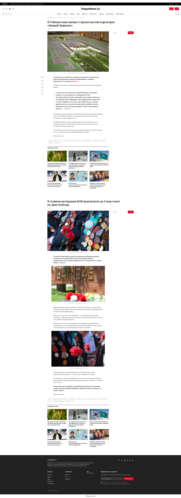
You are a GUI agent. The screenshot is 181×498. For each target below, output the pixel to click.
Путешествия (93, 14)
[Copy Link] (42, 93)
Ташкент (104, 140)
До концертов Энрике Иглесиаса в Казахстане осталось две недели (54, 185)
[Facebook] (42, 80)
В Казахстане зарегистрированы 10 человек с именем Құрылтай (78, 185)
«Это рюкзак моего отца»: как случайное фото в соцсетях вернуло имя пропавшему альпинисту (27, 4)
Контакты (171, 4)
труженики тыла (69, 401)
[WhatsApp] (42, 90)
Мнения (72, 14)
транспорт (50, 142)
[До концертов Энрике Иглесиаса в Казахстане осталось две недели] (57, 176)
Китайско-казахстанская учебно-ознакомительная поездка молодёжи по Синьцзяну (97, 186)
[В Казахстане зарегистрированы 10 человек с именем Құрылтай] (78, 176)
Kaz (177, 8)
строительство (96, 140)
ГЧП (61, 140)
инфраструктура (68, 140)
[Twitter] (42, 84)
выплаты (79, 398)
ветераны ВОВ (72, 398)
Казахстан (93, 398)
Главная (59, 14)
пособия (50, 401)
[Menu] (178, 14)
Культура (101, 14)
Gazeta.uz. (75, 81)
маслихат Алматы (102, 398)
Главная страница (51, 17)
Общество (84, 14)
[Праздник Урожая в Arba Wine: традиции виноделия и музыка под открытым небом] (57, 156)
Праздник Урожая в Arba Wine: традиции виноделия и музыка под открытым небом (56, 165)
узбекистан (57, 142)
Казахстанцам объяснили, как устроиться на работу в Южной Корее (99, 165)
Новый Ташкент (77, 140)
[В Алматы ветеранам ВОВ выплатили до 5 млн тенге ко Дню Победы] (78, 231)
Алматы (50, 398)
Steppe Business (120, 14)
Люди (78, 14)
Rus (171, 8)
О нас (176, 4)
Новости (65, 14)
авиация (50, 140)
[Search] (176, 14)
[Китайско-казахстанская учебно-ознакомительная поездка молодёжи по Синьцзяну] (99, 176)
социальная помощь (59, 401)
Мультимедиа (109, 14)
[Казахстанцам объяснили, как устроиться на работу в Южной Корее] (99, 156)
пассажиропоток (87, 140)
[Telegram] (42, 87)
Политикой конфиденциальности (122, 484)
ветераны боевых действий (60, 398)
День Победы (86, 398)
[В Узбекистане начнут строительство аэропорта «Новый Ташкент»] (78, 51)
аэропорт (56, 140)
